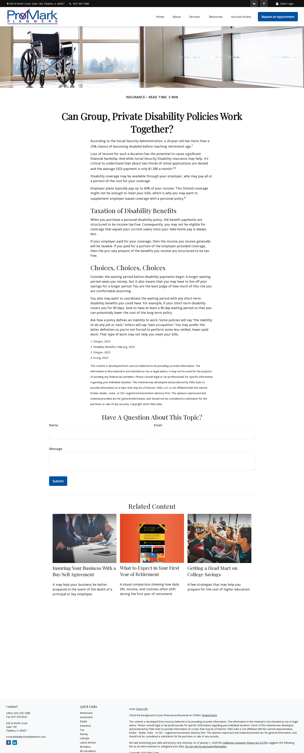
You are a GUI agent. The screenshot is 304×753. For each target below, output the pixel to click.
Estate (83, 721)
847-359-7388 (81, 3)
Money (84, 734)
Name (53, 425)
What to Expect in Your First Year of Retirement (149, 571)
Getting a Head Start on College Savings (212, 571)
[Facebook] (264, 3)
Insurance (85, 725)
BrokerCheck (209, 715)
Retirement (86, 713)
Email (158, 425)
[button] (160, 16)
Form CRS (142, 709)
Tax (82, 730)
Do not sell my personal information (205, 746)
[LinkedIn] (254, 3)
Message (55, 449)
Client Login (286, 3)
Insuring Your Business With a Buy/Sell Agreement (84, 571)
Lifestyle (84, 738)
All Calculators (88, 751)
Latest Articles (88, 742)
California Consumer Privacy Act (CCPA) (245, 742)
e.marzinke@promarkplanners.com (26, 736)
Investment (86, 717)
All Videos (85, 746)
